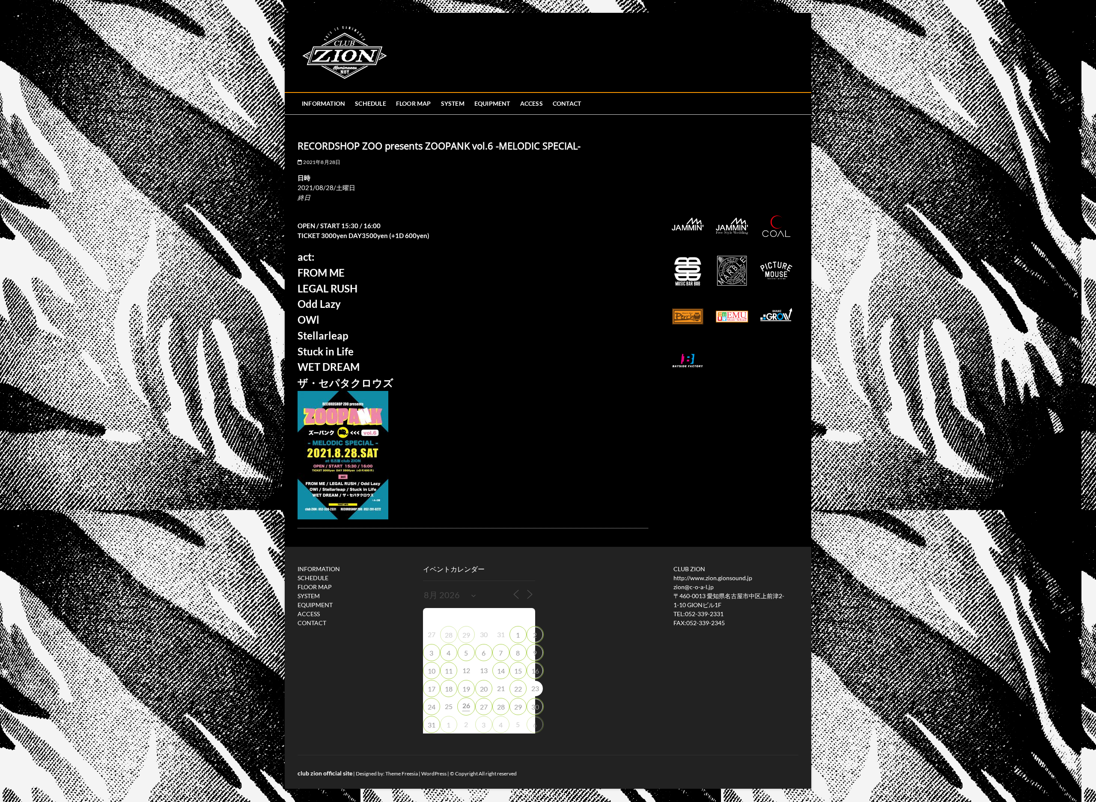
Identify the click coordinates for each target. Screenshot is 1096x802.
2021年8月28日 (321, 162)
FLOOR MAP (413, 103)
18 (449, 689)
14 (501, 671)
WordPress (434, 773)
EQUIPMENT (492, 103)
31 (431, 725)
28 (449, 635)
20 (484, 689)
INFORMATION (323, 103)
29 (466, 635)
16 (535, 671)
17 (431, 689)
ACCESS (531, 103)
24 (431, 707)
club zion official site (325, 773)
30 (535, 707)
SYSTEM (453, 103)
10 (431, 671)
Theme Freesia (401, 773)
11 (449, 671)
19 (466, 689)
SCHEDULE (370, 103)
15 (518, 671)
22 (518, 689)
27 (484, 707)
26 (466, 705)
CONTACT (567, 103)
